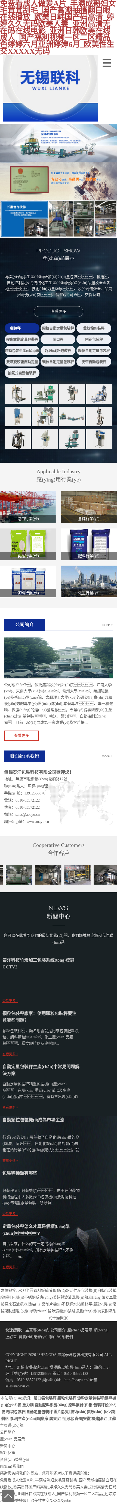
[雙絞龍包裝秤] (72, 394)
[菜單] (108, 62)
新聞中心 (7, 1446)
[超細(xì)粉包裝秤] (99, 416)
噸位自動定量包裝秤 (94, 350)
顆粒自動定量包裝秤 (58, 328)
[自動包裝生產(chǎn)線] (72, 416)
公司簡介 (58, 1330)
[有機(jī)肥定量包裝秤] (99, 394)
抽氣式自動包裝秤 (22, 373)
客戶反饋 (7, 1453)
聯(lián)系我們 (61, 1337)
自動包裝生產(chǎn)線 (22, 350)
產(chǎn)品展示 (79, 1330)
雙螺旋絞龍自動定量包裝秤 (22, 363)
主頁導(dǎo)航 (37, 1330)
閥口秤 (58, 339)
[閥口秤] (18, 416)
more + (107, 625)
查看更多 (58, 311)
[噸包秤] (18, 394)
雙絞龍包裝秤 (93, 328)
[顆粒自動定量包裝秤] (45, 394)
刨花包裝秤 (94, 339)
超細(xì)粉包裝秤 (58, 350)
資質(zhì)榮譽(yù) (33, 1337)
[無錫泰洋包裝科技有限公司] (49, 120)
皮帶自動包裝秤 (94, 362)
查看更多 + (10, 1001)
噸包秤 (15, 328)
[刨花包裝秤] (45, 416)
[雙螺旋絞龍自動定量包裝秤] (45, 439)
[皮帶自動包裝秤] (99, 439)
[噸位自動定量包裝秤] (18, 439)
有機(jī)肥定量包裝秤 (22, 339)
